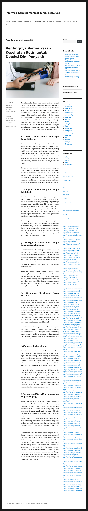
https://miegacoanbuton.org (71, 432)
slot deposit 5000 (68, 176)
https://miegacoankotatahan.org (72, 311)
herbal (66, 157)
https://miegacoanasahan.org (71, 438)
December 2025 (69, 110)
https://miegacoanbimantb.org (71, 411)
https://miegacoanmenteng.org (73, 337)
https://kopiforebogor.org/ (70, 279)
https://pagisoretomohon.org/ (71, 250)
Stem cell (67, 160)
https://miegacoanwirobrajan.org (72, 373)
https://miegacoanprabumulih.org (72, 300)
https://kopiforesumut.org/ (70, 230)
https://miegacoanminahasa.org (72, 360)
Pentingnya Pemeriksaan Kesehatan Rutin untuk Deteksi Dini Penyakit (28, 52)
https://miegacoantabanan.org (71, 423)
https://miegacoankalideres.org (72, 333)
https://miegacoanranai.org (70, 309)
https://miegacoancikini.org (71, 326)
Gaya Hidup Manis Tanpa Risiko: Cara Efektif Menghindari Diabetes (73, 67)
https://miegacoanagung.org (71, 304)
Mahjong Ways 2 (39, 21)
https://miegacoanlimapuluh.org (72, 468)
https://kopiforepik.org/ (69, 259)
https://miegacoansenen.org (71, 318)
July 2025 (67, 119)
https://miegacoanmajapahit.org (72, 376)
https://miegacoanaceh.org (70, 308)
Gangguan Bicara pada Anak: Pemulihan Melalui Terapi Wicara (72, 72)
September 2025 (69, 116)
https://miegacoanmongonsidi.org (72, 367)
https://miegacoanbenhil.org (72, 324)
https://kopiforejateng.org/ (70, 228)
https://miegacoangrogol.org (72, 331)
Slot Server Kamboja (54, 21)
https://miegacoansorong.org (71, 358)
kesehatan (9, 105)
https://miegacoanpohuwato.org (72, 385)
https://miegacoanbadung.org (71, 421)
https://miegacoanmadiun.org (71, 486)
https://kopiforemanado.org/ (71, 281)
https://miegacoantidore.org (71, 306)
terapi (66, 162)
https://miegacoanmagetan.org (71, 420)
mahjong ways (67, 180)
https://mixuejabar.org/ (69, 282)
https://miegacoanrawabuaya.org (72, 328)
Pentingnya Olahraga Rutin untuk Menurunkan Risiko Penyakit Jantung (72, 56)
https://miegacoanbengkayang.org (72, 470)
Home (8, 21)
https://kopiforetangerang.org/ (71, 239)
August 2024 (68, 135)
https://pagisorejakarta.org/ (71, 244)
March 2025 (68, 126)
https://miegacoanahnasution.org (72, 288)
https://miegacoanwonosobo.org (72, 313)
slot (64, 187)
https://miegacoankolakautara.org (72, 342)
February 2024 (68, 144)
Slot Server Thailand (70, 21)
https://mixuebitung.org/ (70, 234)
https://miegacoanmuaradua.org (73, 346)
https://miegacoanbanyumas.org (72, 391)
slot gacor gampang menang (71, 210)
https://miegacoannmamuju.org (72, 412)
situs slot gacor (67, 218)
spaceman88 (44, 120)
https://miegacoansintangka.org (72, 396)
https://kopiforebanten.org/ (71, 226)
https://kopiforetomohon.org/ (71, 263)
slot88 (8, 25)
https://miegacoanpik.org (70, 338)
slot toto (65, 191)
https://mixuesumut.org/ (70, 284)
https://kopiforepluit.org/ (70, 261)
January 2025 (68, 130)
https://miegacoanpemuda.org (71, 291)
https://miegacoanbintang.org (71, 394)
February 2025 (68, 128)
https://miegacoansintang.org (71, 295)
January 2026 (68, 108)
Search (65, 39)
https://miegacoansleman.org (71, 364)
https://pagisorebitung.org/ (70, 252)
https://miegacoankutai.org (70, 454)
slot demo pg (66, 184)
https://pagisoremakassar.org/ (71, 243)
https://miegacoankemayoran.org (72, 320)
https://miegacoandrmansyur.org (72, 488)
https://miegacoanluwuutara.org (72, 427)
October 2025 (68, 114)
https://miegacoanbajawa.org (71, 398)
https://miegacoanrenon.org (71, 293)
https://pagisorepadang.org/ (71, 254)
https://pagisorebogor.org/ (70, 268)
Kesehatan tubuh (10, 111)
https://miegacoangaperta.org (73, 371)
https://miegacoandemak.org (71, 465)
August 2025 (68, 117)
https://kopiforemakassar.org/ (71, 264)
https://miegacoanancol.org (71, 479)
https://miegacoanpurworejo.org (72, 450)
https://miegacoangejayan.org (71, 290)
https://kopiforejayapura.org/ (71, 232)
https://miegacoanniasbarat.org (72, 418)
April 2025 (67, 125)
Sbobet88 (27, 21)
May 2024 (67, 141)
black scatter (66, 198)
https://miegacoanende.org (70, 302)
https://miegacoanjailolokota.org (72, 456)
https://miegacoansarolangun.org (72, 467)
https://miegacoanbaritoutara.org (72, 448)
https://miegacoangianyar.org (71, 362)
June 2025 (67, 121)
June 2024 (67, 139)
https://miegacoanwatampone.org (72, 447)
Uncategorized (69, 164)
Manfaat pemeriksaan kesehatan (9, 114)
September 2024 (69, 134)
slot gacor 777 (67, 202)
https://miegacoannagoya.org (71, 365)
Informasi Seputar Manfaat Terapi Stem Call (33, 12)
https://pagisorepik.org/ (70, 241)
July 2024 (67, 137)
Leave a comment (11, 126)
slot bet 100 (66, 194)
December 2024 (69, 132)
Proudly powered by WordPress (39, 503)
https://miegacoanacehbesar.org (72, 425)
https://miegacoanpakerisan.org (72, 485)
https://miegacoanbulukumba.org (72, 393)
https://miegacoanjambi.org (73, 356)
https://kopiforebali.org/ (70, 277)
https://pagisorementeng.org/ (71, 248)
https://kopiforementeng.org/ (71, 257)
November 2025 (69, 112)
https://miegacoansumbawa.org (72, 452)
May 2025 (67, 123)
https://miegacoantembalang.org (72, 374)
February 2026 (69, 107)
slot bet (65, 173)
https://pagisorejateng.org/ (70, 255)
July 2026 (67, 105)
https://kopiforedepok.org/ (70, 275)
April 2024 (67, 143)
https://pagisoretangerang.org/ (72, 270)
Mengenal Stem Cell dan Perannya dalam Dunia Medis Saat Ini (72, 61)
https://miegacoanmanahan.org (72, 380)
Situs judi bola (17, 21)
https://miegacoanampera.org (71, 315)
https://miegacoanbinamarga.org (72, 317)
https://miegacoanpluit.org (70, 340)
